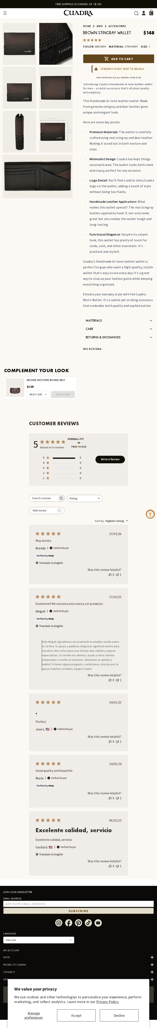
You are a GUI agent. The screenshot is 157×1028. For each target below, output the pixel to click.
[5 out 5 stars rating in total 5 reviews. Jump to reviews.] (93, 40)
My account (11, 950)
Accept (76, 1015)
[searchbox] (43, 498)
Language (9, 933)
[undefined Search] (136, 13)
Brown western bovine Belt (46, 380)
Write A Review (110, 459)
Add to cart (122, 59)
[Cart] (151, 12)
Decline (119, 1015)
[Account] (144, 13)
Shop (6, 957)
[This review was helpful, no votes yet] (110, 574)
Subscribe (78, 911)
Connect (9, 972)
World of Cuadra (14, 964)
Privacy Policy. (107, 1001)
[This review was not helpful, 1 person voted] (117, 574)
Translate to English (51, 563)
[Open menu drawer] (5, 13)
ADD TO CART (63, 394)
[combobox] (84, 498)
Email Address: (12, 898)
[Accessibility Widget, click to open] (150, 514)
